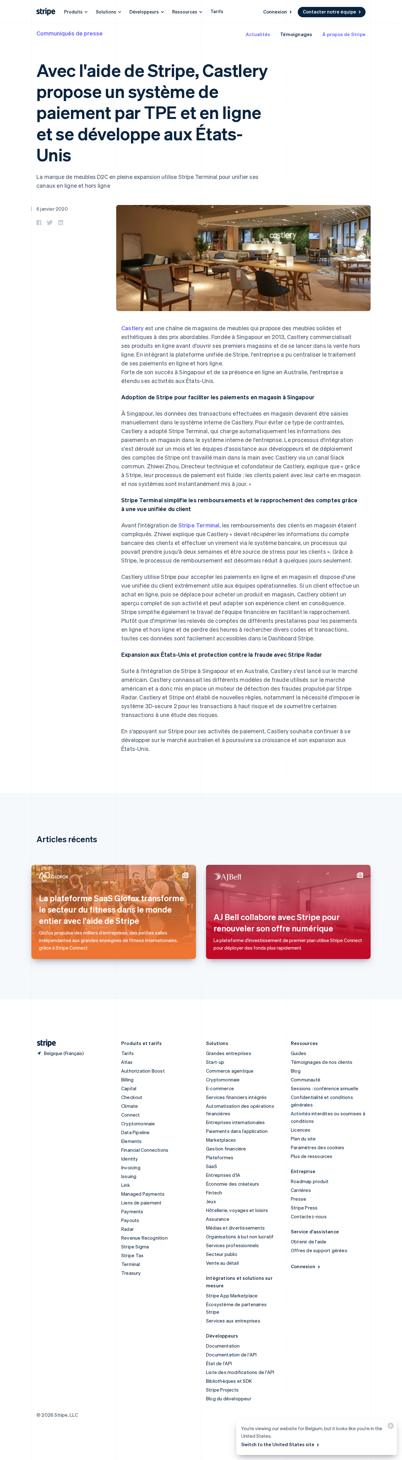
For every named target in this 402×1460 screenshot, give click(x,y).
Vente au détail (222, 1263)
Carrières (301, 1190)
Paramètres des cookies (317, 1147)
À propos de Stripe (344, 34)
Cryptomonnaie (138, 1123)
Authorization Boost (143, 1071)
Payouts (130, 1220)
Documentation (223, 1346)
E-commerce (220, 1088)
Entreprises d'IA (223, 1175)
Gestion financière (226, 1148)
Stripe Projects (222, 1390)
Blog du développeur (228, 1398)
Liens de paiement (141, 1202)
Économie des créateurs (232, 1184)
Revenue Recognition (144, 1238)
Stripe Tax (132, 1255)
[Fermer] (390, 1427)
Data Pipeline (135, 1132)
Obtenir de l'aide (308, 1241)
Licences (301, 1130)
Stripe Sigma (135, 1246)
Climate (129, 1106)
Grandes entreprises (228, 1053)
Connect (130, 1115)
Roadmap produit (310, 1181)
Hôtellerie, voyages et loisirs (237, 1210)
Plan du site (303, 1138)
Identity (129, 1159)
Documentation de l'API (231, 1354)
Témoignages (296, 34)
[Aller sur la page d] (44, 1043)
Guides (298, 1053)
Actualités (258, 34)
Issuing (128, 1176)
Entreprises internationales (235, 1122)
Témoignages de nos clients (321, 1062)
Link (125, 1185)
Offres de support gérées (319, 1250)
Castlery (132, 327)
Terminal (130, 1264)
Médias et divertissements (235, 1228)
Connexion (275, 11)
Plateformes (219, 1157)
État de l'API (219, 1363)
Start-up (215, 1062)
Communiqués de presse (69, 33)
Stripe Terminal (199, 525)
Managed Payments (143, 1194)
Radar (127, 1229)
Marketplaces (221, 1140)
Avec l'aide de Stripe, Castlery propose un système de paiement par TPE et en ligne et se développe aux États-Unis (152, 112)
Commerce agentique (230, 1071)
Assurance (217, 1219)
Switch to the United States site (277, 1444)
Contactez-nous (309, 1216)
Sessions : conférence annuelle (324, 1088)
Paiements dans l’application (237, 1131)
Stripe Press (304, 1207)
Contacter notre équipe (329, 11)
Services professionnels (232, 1245)
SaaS (211, 1166)
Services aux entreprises (233, 1320)
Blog (296, 1071)
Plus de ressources (312, 1156)
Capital (128, 1088)
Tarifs (216, 11)
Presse (298, 1199)
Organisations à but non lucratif (240, 1236)
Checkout (132, 1097)
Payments (132, 1211)
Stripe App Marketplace (232, 1295)
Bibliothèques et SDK (229, 1381)
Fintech (214, 1192)
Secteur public (221, 1254)
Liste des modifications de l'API (240, 1372)
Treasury (131, 1273)
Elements (131, 1141)
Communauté (305, 1079)
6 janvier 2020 (52, 209)
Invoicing (130, 1167)
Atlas (127, 1062)
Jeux (211, 1201)
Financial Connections (144, 1150)
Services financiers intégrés (236, 1097)
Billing (127, 1079)
